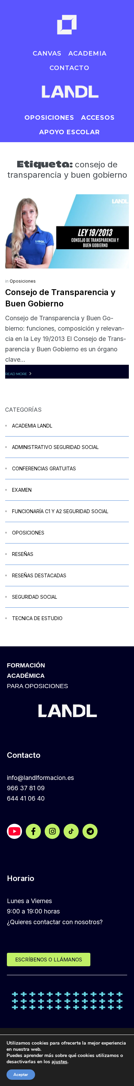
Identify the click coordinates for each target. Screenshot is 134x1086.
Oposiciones (23, 281)
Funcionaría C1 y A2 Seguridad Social (60, 511)
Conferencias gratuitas (44, 468)
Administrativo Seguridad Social (55, 447)
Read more (16, 374)
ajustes (59, 1062)
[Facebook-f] (33, 831)
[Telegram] (90, 831)
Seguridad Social (34, 597)
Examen (22, 490)
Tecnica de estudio (37, 618)
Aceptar (20, 1074)
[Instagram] (52, 831)
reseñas (22, 554)
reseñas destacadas (39, 575)
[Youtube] (14, 831)
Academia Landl (32, 426)
